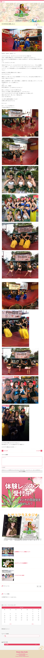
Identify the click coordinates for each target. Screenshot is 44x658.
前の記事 (6, 450)
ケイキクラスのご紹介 (19, 575)
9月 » (33, 624)
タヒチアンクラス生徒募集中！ (21, 563)
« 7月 (10, 624)
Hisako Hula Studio (22, 652)
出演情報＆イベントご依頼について (22, 551)
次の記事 (38, 450)
